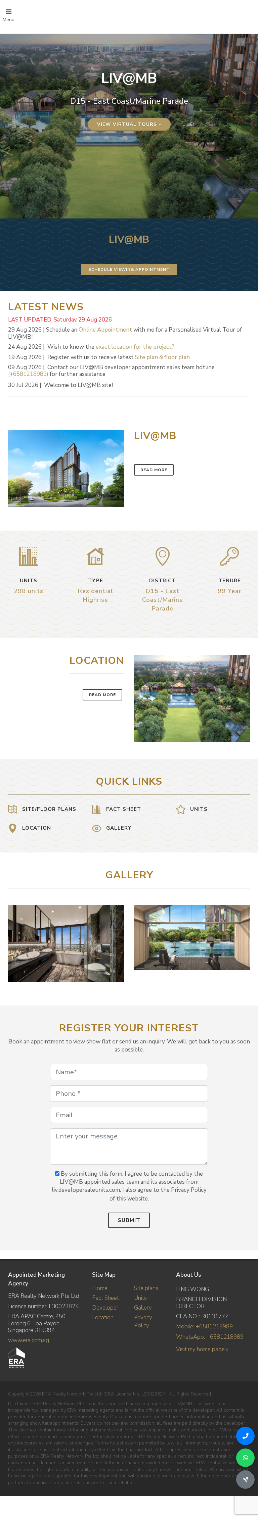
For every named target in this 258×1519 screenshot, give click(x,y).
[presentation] (244, 940)
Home (100, 1288)
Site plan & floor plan (162, 357)
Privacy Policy (143, 1321)
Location (103, 1317)
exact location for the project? (135, 347)
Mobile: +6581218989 (204, 1326)
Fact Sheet (105, 1298)
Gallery (143, 1308)
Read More (153, 470)
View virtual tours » (129, 124)
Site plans (146, 1288)
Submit (129, 1220)
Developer (105, 1308)
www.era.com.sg (28, 1340)
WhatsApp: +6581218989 (210, 1337)
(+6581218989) (28, 374)
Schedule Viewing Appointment (129, 269)
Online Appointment (105, 330)
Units (140, 1298)
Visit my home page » (202, 1349)
